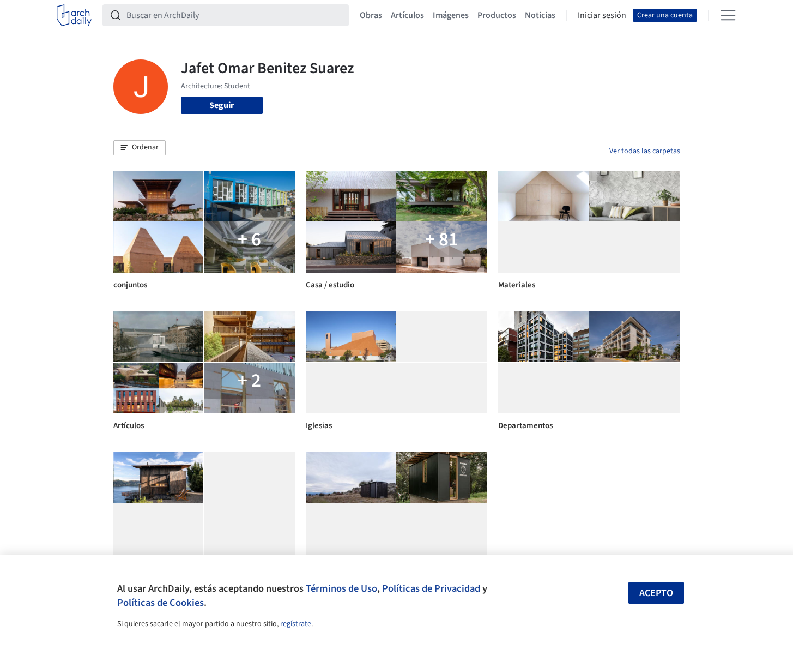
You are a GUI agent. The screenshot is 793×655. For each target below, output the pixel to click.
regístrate (295, 623)
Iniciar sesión (602, 15)
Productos (496, 15)
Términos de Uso (341, 588)
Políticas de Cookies (160, 603)
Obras (371, 15)
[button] (139, 147)
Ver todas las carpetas (644, 151)
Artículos (407, 15)
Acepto (656, 593)
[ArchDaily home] (74, 15)
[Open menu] (728, 15)
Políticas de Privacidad (431, 588)
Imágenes (451, 15)
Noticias (540, 15)
